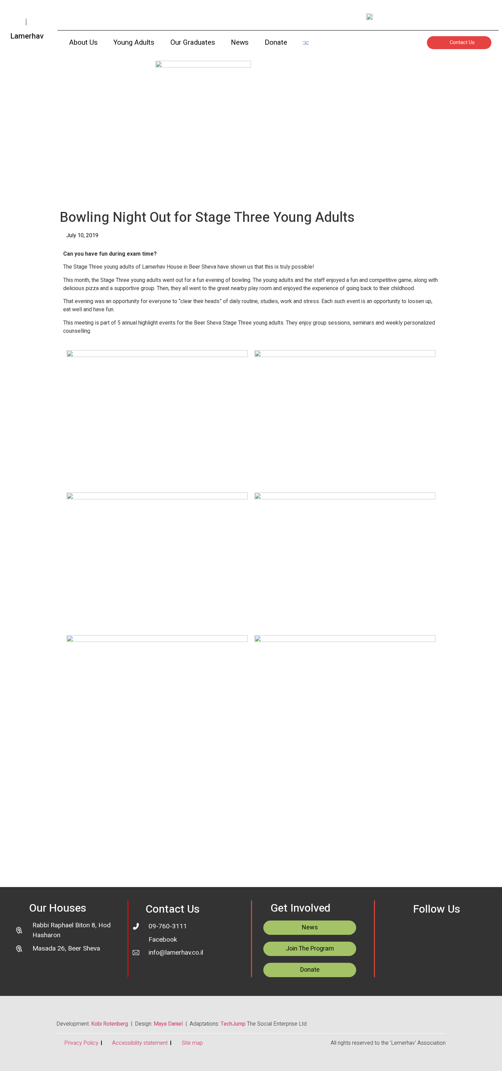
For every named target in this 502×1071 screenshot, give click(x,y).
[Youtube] (417, 16)
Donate (276, 42)
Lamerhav (27, 36)
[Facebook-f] (455, 16)
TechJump (233, 1024)
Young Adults (133, 42)
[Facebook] (453, 932)
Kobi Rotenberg (109, 1024)
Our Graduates (192, 42)
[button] (321, 44)
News (240, 42)
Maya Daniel (168, 1024)
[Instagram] (436, 16)
